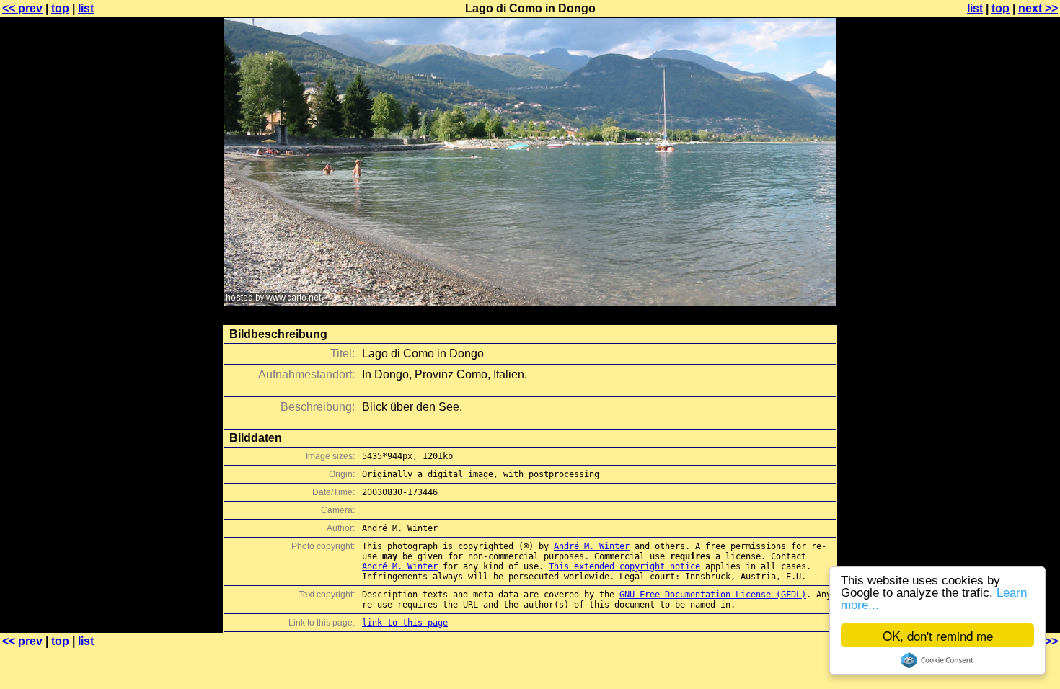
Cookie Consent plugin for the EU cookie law (937, 660)
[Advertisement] (1001, 357)
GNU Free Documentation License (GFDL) (712, 595)
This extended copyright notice (624, 566)
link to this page (405, 623)
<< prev (22, 8)
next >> (1038, 8)
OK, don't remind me (938, 635)
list (86, 8)
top (60, 8)
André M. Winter (592, 546)
